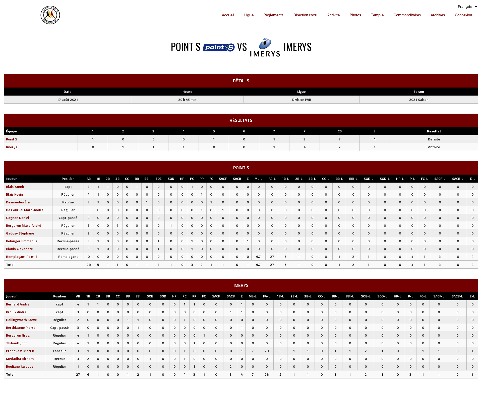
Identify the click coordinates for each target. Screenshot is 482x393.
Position (68, 178)
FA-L (272, 178)
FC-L (424, 178)
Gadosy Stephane (20, 233)
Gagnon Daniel (17, 217)
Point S (11, 139)
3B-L (312, 178)
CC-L (325, 178)
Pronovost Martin (20, 350)
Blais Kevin (14, 194)
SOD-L (385, 178)
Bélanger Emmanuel (22, 241)
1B (98, 178)
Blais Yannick (16, 186)
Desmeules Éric (18, 202)
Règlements (273, 15)
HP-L (400, 178)
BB (137, 178)
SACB (237, 178)
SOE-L (368, 178)
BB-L (339, 178)
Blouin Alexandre (19, 248)
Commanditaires (407, 15)
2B (108, 178)
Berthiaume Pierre (20, 327)
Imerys (11, 146)
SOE (158, 178)
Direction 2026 (305, 15)
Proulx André (16, 312)
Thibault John (17, 343)
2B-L (299, 178)
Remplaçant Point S (21, 256)
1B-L (285, 178)
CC (127, 178)
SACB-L (457, 178)
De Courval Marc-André (24, 209)
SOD (171, 178)
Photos (355, 15)
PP (202, 178)
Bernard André (17, 304)
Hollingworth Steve (21, 319)
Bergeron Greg (18, 335)
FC (211, 178)
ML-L (258, 178)
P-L (412, 178)
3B (117, 178)
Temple (377, 15)
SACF (223, 178)
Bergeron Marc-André (23, 225)
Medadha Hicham (20, 358)
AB (89, 178)
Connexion (463, 15)
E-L (472, 178)
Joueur (11, 178)
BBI (146, 178)
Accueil (228, 15)
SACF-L (439, 178)
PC (192, 178)
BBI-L (353, 178)
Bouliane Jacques (19, 366)
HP (182, 178)
